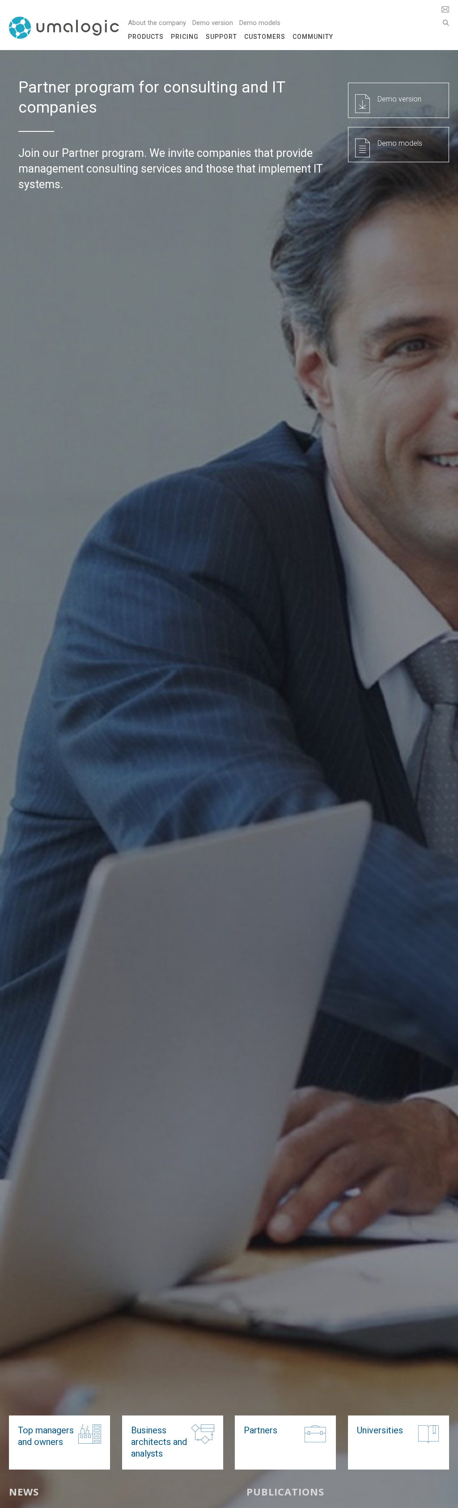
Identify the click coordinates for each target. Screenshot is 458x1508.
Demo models (259, 23)
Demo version (212, 23)
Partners (260, 1430)
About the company (157, 23)
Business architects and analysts (159, 1442)
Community (313, 36)
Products (146, 36)
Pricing (185, 36)
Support (221, 36)
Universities (380, 1430)
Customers (264, 36)
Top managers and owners (46, 1436)
